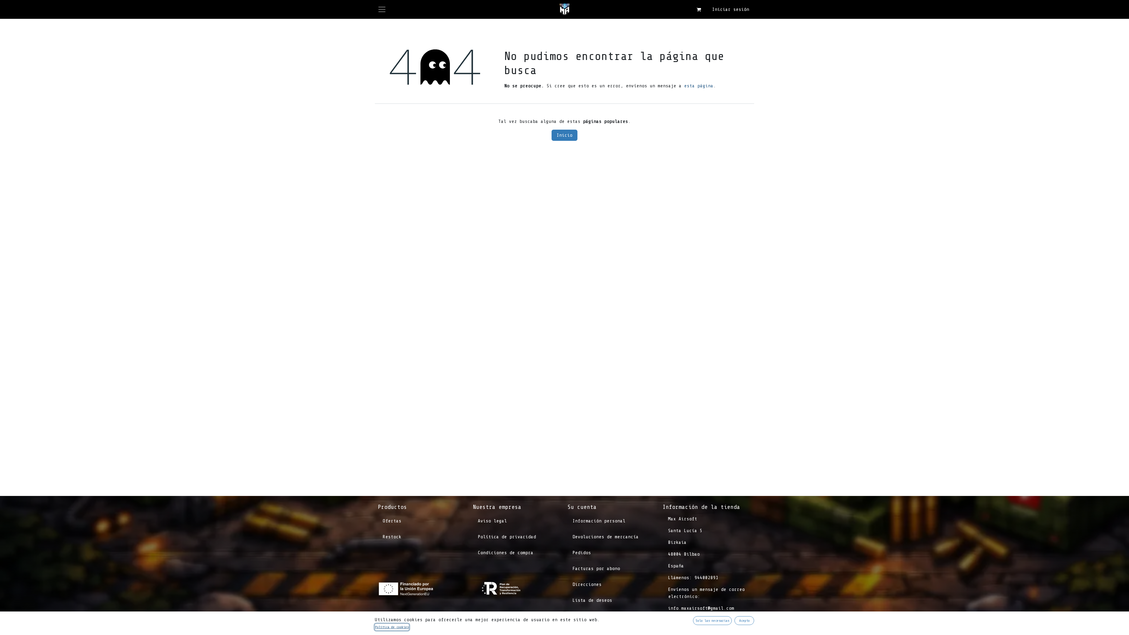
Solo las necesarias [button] (712, 621)
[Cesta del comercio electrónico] (698, 9)
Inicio (564, 135)
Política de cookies (392, 627)
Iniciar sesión (730, 9)
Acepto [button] (744, 621)
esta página (698, 85)
